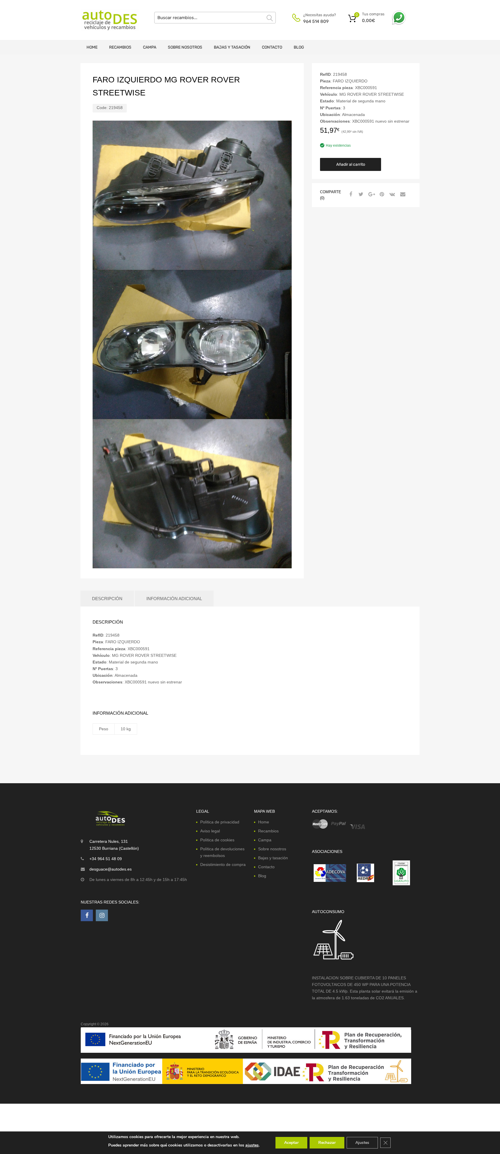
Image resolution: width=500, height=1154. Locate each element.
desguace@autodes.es (110, 869)
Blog (299, 47)
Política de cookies (217, 840)
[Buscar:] (215, 17)
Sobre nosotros (185, 47)
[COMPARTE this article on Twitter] (360, 194)
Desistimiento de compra (223, 864)
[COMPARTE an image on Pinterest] (381, 194)
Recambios (120, 47)
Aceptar (291, 1142)
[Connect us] (87, 915)
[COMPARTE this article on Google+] (370, 194)
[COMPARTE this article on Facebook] (350, 194)
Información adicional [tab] (174, 598)
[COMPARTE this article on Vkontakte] (391, 194)
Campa (149, 47)
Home (92, 47)
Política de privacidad (219, 822)
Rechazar (327, 1142)
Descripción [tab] (107, 598)
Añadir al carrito (350, 164)
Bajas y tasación (232, 47)
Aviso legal (210, 831)
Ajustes (362, 1142)
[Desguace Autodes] (105, 20)
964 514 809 (316, 21)
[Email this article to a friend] (402, 194)
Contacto (272, 47)
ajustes (252, 1145)
